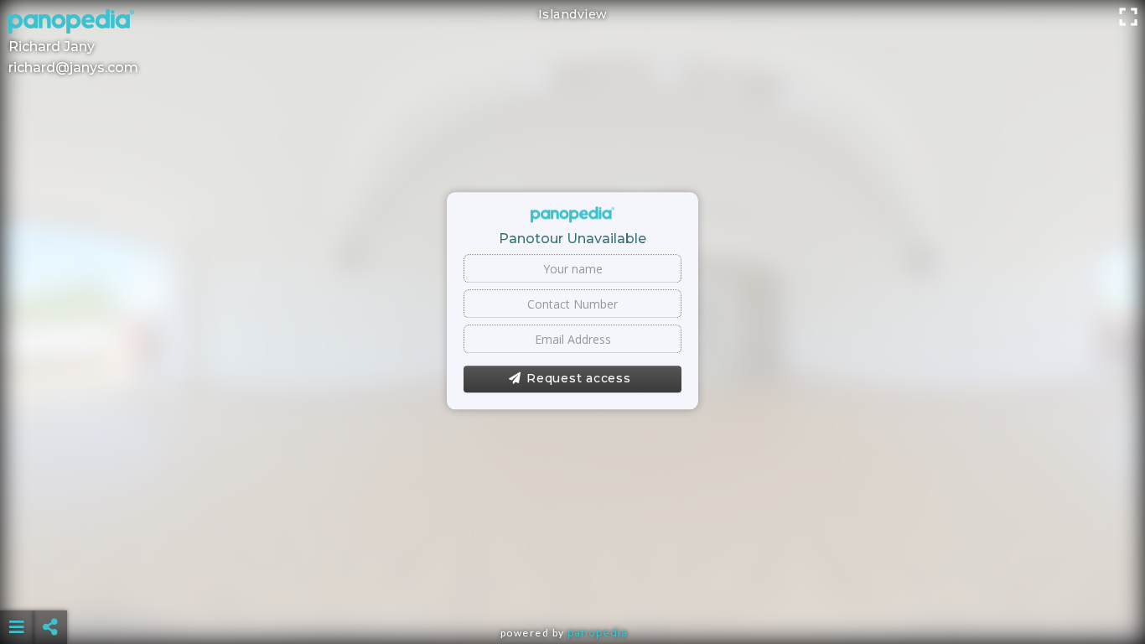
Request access (578, 379)
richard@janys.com (73, 67)
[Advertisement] (572, 585)
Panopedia (597, 632)
